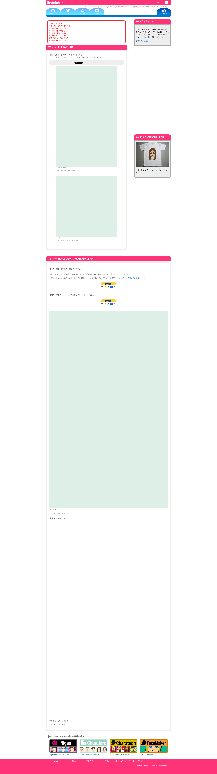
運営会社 (108, 761)
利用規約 (74, 761)
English (56, 761)
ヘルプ (158, 2)
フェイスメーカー (146, 755)
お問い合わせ (125, 761)
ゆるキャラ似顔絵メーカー (119, 755)
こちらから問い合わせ (129, 278)
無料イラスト (142, 761)
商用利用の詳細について (145, 41)
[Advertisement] (152, 88)
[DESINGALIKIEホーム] (167, 2)
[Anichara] (56, 3)
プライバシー (91, 761)
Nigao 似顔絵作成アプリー (59, 755)
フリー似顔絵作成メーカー (89, 755)
